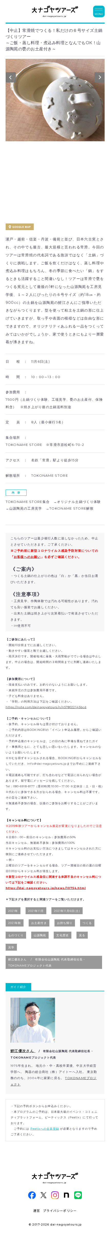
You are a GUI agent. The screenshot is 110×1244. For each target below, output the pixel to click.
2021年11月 (36, 911)
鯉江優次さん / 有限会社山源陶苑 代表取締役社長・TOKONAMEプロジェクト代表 (47, 962)
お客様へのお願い (27, 557)
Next (99, 78)
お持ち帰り (65, 923)
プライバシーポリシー (60, 1210)
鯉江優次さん (23, 1051)
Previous (11, 78)
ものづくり (16, 935)
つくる (87, 923)
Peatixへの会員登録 (44, 1128)
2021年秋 (14, 923)
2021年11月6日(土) (67, 911)
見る (82, 935)
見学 (11, 947)
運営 (36, 1210)
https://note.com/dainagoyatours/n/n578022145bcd (46, 707)
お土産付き (39, 923)
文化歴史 (62, 935)
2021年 (13, 911)
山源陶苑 (40, 935)
